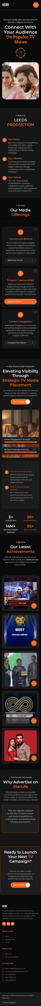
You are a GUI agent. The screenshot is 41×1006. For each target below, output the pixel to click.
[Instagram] (13, 924)
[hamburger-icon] (36, 5)
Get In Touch (18, 402)
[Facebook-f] (4, 924)
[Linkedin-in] (8, 924)
